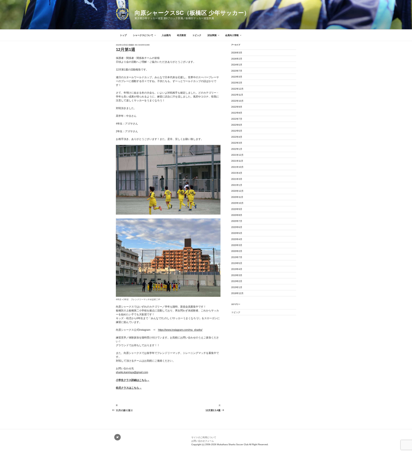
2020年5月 (236, 233)
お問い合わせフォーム (202, 441)
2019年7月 (236, 257)
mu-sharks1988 (142, 45)
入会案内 (166, 35)
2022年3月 (236, 143)
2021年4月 (236, 173)
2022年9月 (236, 107)
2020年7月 (236, 221)
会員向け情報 (232, 35)
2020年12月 (237, 191)
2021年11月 (237, 161)
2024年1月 (236, 64)
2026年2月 (236, 58)
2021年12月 (237, 155)
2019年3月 (236, 275)
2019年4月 (236, 269)
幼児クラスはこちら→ (129, 387)
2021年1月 (236, 185)
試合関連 (212, 35)
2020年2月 (236, 251)
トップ (123, 35)
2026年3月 (236, 52)
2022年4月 (236, 137)
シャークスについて (143, 35)
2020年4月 (236, 239)
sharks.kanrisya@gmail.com (132, 372)
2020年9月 (236, 209)
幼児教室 (181, 35)
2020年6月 (236, 227)
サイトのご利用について (203, 437)
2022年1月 (236, 149)
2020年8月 (236, 215)
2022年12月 (237, 89)
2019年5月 (236, 263)
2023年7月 (236, 70)
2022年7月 (236, 119)
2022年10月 (237, 101)
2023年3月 (236, 76)
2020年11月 (237, 197)
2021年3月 (236, 179)
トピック (196, 35)
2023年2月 (236, 82)
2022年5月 (236, 130)
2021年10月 (237, 167)
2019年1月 (236, 287)
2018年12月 (237, 293)
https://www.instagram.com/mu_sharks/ (180, 329)
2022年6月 (236, 125)
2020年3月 (236, 245)
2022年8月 (236, 112)
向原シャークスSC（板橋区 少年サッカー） (192, 12)
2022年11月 (237, 94)
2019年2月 (236, 281)
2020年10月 (237, 203)
